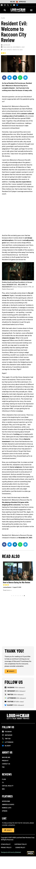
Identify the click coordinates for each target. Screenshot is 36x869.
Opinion (4, 811)
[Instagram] (5, 5)
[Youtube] (14, 5)
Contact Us (6, 764)
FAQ (3, 767)
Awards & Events (8, 804)
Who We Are (6, 757)
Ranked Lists (6, 808)
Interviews (6, 801)
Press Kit (5, 760)
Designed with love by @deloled (11, 852)
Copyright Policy (20, 844)
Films (3, 18)
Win (3, 789)
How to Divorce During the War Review (16, 582)
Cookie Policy (20, 847)
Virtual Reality (7, 786)
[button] (4, 10)
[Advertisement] (18, 215)
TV (3, 782)
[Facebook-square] (2, 5)
